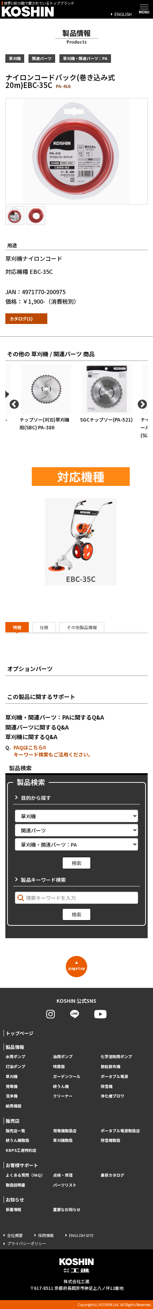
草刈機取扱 (63, 1140)
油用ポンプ (63, 1056)
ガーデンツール (66, 1076)
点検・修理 (63, 1175)
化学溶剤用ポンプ (116, 1056)
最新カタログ (112, 1175)
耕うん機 (61, 1086)
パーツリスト (64, 1185)
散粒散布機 (110, 1066)
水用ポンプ (15, 1056)
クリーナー (63, 1096)
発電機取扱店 (64, 1130)
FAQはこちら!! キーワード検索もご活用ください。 (53, 751)
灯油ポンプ (15, 1066)
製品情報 (15, 1047)
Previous (12, 402)
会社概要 (15, 1235)
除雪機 (106, 1086)
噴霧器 (59, 1066)
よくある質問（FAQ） (25, 1175)
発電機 (11, 1086)
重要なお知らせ (66, 1209)
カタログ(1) (21, 318)
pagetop (76, 965)
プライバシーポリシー (26, 1243)
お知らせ (15, 1199)
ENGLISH (123, 14)
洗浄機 (11, 1096)
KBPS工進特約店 (21, 1150)
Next (140, 402)
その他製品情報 (82, 627)
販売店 (13, 1120)
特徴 (17, 627)
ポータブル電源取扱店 (120, 1130)
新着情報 (13, 1209)
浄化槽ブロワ (112, 1096)
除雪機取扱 (110, 1140)
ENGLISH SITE (81, 1235)
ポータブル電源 (114, 1076)
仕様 (44, 627)
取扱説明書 (15, 1185)
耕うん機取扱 (17, 1140)
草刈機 (11, 1076)
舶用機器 (13, 1106)
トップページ (19, 1033)
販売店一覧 (15, 1130)
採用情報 (46, 1235)
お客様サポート (22, 1165)
